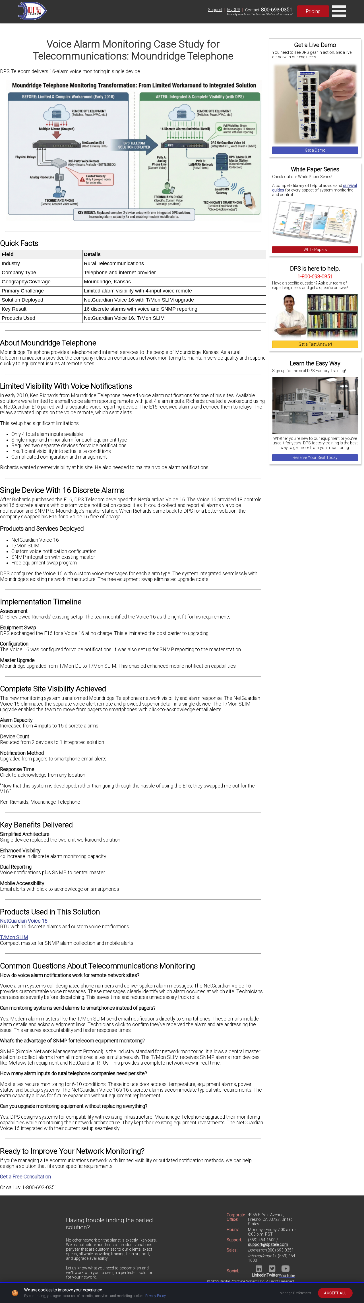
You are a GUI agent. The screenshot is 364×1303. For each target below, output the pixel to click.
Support (215, 9)
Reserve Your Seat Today (315, 457)
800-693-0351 (276, 10)
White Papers (315, 249)
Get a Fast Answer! (315, 344)
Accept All (335, 1293)
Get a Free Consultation (25, 1177)
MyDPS (233, 9)
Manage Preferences (295, 1293)
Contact (252, 10)
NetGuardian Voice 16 (23, 921)
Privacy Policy (155, 1296)
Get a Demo (315, 150)
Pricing (313, 11)
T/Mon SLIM (14, 937)
